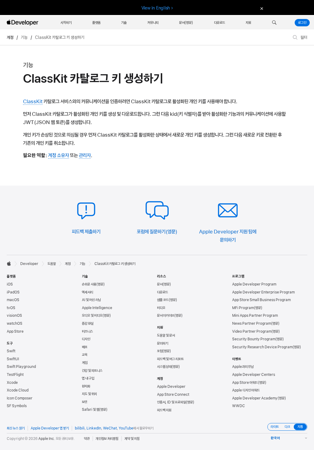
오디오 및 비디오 (92, 315)
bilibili (80, 428)
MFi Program (243, 308)
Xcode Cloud (18, 390)
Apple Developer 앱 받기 (50, 428)
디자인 (86, 339)
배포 (84, 347)
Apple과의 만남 (243, 367)
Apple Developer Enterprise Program (263, 292)
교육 (84, 355)
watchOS (14, 323)
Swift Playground (21, 367)
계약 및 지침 (132, 439)
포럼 (160, 351)
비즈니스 (87, 331)
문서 (160, 284)
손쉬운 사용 (89, 284)
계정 (10, 37)
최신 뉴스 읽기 (16, 428)
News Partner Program (251, 323)
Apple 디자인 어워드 (246, 390)
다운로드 (162, 292)
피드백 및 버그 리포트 (170, 359)
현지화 (86, 386)
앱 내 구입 (88, 378)
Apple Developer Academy (255, 398)
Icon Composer (20, 398)
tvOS (11, 308)
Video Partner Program (251, 331)
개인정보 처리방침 (107, 439)
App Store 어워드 (245, 382)
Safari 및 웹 (90, 409)
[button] (274, 22)
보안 (84, 402)
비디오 (161, 308)
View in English (155, 8)
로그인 (302, 23)
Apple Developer (171, 386)
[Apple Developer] (23, 22)
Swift (11, 351)
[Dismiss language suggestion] (260, 8)
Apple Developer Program (254, 284)
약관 (87, 439)
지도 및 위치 (89, 394)
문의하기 (162, 343)
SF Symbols (17, 406)
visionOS (14, 315)
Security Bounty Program (253, 339)
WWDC (238, 406)
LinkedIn (93, 428)
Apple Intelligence (97, 308)
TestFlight (15, 374)
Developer (29, 264)
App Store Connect (173, 394)
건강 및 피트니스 (92, 371)
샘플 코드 (163, 300)
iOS (10, 284)
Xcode (12, 382)
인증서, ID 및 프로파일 (171, 402)
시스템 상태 (164, 367)
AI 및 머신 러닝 (91, 300)
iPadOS (13, 292)
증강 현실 (88, 323)
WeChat (110, 428)
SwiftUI (13, 359)
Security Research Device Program (262, 347)
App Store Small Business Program (261, 300)
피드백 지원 (164, 410)
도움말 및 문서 (166, 335)
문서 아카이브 (165, 315)
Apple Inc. (46, 439)
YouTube (126, 428)
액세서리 (87, 292)
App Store (15, 331)
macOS (13, 300)
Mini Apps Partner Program (255, 315)
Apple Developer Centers (253, 374)
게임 (84, 363)
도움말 (52, 264)
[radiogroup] (287, 427)
